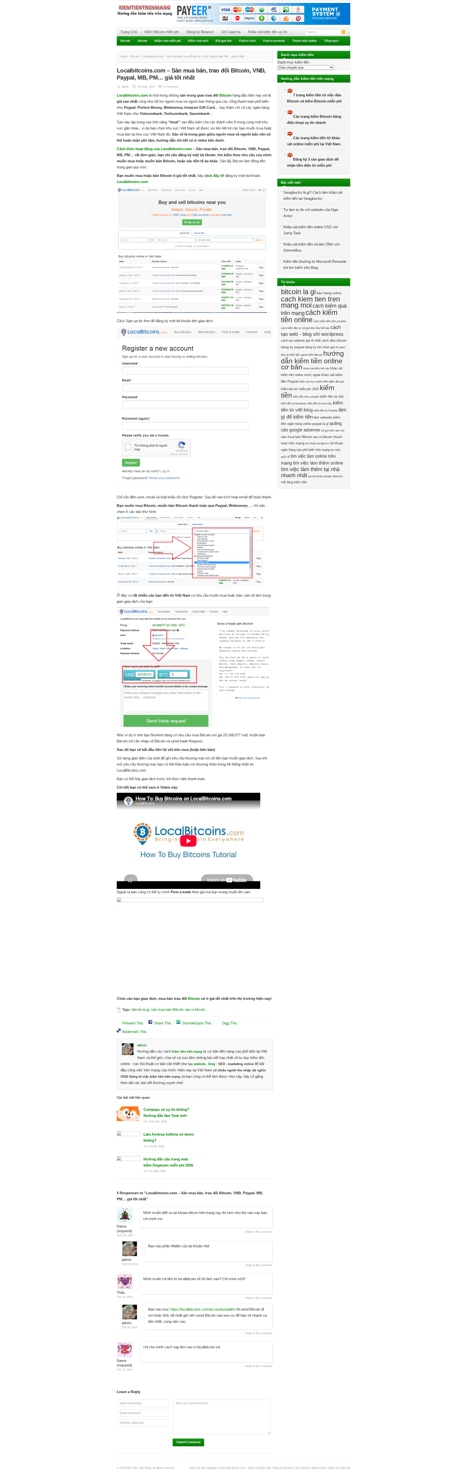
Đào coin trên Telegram (203, 1467)
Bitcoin (125, 41)
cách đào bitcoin (334, 340)
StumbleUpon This (196, 1023)
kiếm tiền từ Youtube (326, 410)
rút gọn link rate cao (332, 430)
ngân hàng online (299, 424)
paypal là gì (320, 424)
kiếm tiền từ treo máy (319, 403)
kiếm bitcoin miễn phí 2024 (300, 389)
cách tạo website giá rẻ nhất (301, 340)
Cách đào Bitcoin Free (232, 1467)
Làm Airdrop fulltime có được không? (169, 1137)
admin (125, 86)
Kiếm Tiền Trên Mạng (138, 1467)
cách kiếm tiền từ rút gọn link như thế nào (305, 328)
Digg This (229, 1023)
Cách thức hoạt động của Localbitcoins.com (154, 149)
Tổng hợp (328, 41)
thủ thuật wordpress (317, 443)
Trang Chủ (128, 32)
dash (342, 347)
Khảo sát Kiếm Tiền (259, 1467)
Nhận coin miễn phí (167, 41)
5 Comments (170, 86)
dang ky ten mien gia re (321, 347)
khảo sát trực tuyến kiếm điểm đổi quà (321, 381)
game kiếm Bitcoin (311, 354)
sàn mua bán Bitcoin (167, 1009)
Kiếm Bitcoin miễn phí (161, 32)
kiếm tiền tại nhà (331, 396)
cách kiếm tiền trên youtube (330, 321)
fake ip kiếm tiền (290, 354)
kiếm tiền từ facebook (293, 403)
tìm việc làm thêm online (318, 462)
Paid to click (247, 41)
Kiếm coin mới (198, 41)
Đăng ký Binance (200, 32)
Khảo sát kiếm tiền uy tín (267, 32)
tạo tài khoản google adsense (325, 476)
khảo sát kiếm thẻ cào (316, 368)
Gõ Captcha (231, 32)
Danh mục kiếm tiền (293, 62)
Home (124, 56)
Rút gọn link (224, 41)
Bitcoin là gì (318, 1467)
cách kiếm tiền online (309, 316)
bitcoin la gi (140, 1009)
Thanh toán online (304, 41)
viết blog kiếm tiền (294, 482)
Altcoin (142, 41)
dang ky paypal (292, 347)
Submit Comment (188, 1442)
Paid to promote (274, 41)
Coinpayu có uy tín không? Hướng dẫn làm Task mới (166, 1112)
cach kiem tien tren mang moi (310, 302)
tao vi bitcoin (195, 1009)
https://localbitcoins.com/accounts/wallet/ (202, 1309)
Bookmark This (134, 1032)
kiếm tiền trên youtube (306, 396)
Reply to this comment (258, 1231)
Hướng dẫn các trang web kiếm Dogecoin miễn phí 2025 (168, 1162)
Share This (162, 1023)
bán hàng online (329, 293)
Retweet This (132, 1023)
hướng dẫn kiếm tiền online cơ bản (312, 360)
